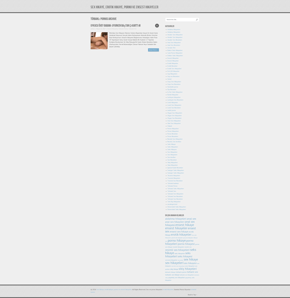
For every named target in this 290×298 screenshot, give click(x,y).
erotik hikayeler (181, 234)
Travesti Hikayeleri (173, 178)
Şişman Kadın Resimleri (175, 168)
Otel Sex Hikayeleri (174, 123)
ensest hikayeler (176, 228)
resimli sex (188, 247)
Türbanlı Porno (123, 29)
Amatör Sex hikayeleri (174, 37)
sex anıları (180, 260)
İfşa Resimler (171, 89)
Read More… (153, 50)
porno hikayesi (186, 244)
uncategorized (172, 204)
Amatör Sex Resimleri (174, 40)
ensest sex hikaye (179, 231)
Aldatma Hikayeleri (173, 29)
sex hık (173, 266)
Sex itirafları (171, 157)
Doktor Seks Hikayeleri (175, 56)
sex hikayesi (190, 263)
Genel (169, 79)
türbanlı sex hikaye (172, 275)
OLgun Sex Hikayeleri (174, 113)
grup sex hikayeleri (188, 238)
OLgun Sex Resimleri (174, 118)
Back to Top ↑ (192, 295)
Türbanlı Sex (132, 29)
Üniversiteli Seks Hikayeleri (176, 207)
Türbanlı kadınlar (173, 183)
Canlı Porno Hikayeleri (174, 53)
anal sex (191, 218)
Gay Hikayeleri (172, 74)
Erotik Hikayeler (172, 63)
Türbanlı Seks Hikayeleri (175, 189)
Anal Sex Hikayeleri (174, 43)
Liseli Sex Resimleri (174, 108)
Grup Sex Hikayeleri (174, 82)
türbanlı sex (192, 271)
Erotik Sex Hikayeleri (174, 69)
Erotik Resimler (172, 66)
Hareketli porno (172, 87)
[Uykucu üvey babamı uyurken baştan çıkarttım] (99, 40)
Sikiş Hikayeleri (172, 162)
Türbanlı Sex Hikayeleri (175, 194)
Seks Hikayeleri (172, 147)
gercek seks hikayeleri (177, 238)
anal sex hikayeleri (175, 221)
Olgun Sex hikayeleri (174, 116)
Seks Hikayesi (172, 149)
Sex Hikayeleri (172, 152)
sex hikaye (191, 259)
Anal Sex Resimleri (173, 45)
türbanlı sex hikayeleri (187, 275)
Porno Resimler (172, 134)
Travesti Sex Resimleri (175, 181)
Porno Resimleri (172, 136)
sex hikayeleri (174, 263)
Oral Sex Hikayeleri (174, 121)
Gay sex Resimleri (173, 76)
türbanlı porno (181, 272)
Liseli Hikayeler (172, 102)
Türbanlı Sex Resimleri (175, 196)
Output (169, 126)
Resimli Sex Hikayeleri (174, 139)
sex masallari (180, 266)
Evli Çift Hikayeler (173, 71)
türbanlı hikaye (170, 272)
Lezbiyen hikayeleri (174, 97)
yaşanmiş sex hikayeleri (176, 277)
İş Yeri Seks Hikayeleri (174, 92)
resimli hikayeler (178, 247)
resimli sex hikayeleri (177, 250)
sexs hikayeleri (190, 266)
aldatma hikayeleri (175, 218)
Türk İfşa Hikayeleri (174, 202)
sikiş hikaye (174, 269)
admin (93, 29)
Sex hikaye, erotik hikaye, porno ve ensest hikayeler (124, 7)
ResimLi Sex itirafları (174, 142)
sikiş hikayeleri (188, 269)
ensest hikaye (184, 225)
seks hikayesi (185, 256)
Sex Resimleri (172, 160)
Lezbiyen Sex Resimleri (175, 100)
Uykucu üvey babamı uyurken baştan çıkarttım (115, 25)
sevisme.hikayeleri (171, 260)
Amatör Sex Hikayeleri (175, 35)
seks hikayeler (179, 253)
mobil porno (171, 110)
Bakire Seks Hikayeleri (174, 50)
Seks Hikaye (171, 144)
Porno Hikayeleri (173, 129)
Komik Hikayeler (172, 95)
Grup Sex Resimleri (173, 84)
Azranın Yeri (171, 48)
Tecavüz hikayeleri (173, 176)
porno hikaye (177, 240)
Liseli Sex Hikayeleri (174, 105)
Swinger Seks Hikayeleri (175, 170)
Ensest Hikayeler (113, 29)
